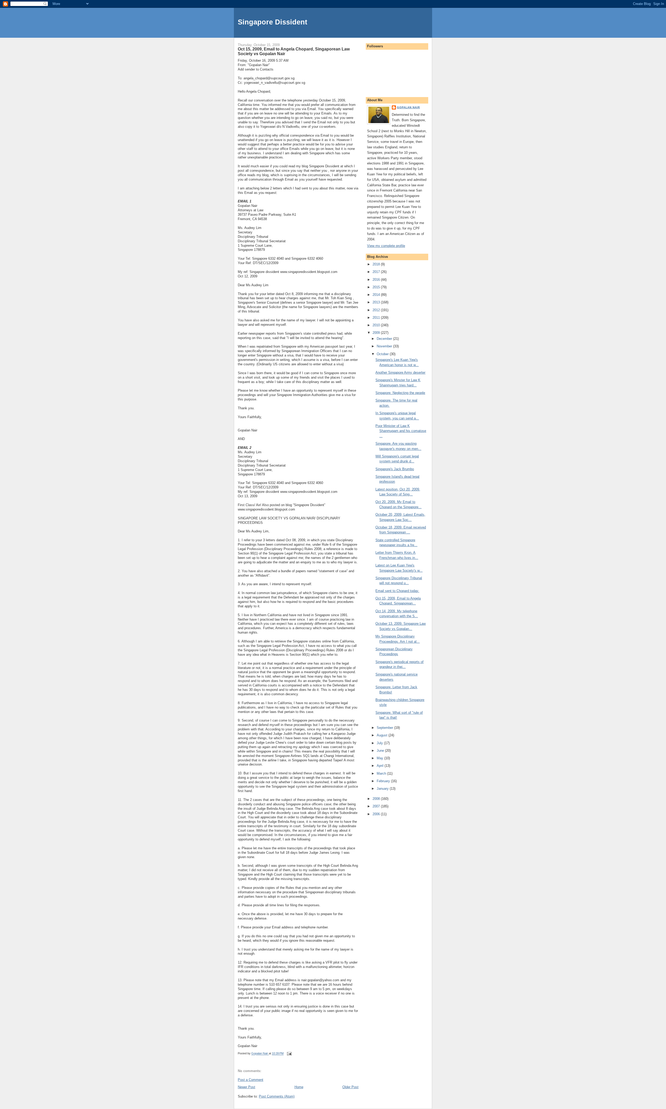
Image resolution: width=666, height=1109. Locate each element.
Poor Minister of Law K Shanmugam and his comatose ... (400, 431)
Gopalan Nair (408, 107)
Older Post (350, 1087)
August (382, 735)
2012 (377, 310)
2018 (377, 264)
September (385, 728)
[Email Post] (288, 1053)
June (381, 751)
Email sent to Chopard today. (397, 591)
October (383, 354)
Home (298, 1087)
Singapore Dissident (272, 22)
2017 (377, 272)
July (380, 743)
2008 (377, 799)
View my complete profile (386, 246)
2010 (377, 325)
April (381, 766)
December (385, 339)
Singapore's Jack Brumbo (394, 469)
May (380, 758)
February (384, 781)
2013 (377, 302)
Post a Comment (250, 1080)
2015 (377, 287)
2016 (377, 280)
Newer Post (246, 1087)
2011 (377, 318)
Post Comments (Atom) (276, 1096)
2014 (377, 295)
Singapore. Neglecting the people (400, 393)
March (382, 773)
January (383, 789)
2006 (377, 814)
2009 (377, 333)
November (385, 346)
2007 (377, 806)
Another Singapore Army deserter (400, 372)
